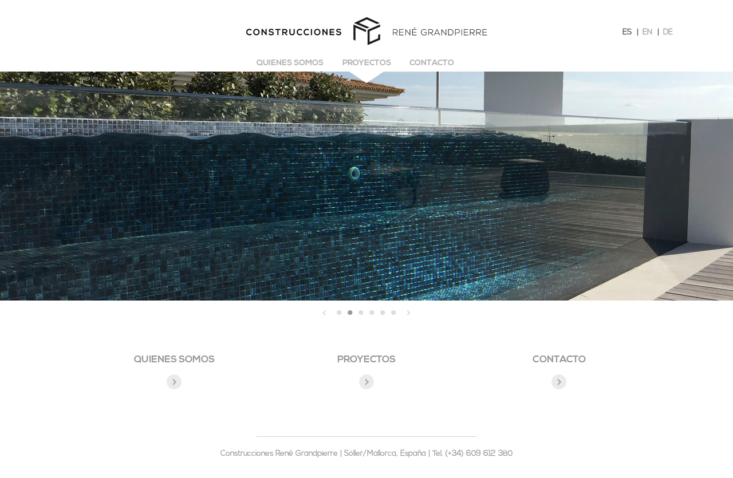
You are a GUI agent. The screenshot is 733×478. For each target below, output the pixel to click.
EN (647, 32)
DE (668, 32)
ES (627, 32)
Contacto (431, 63)
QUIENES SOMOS (174, 360)
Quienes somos (290, 63)
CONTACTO (559, 360)
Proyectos (366, 63)
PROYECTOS (366, 360)
